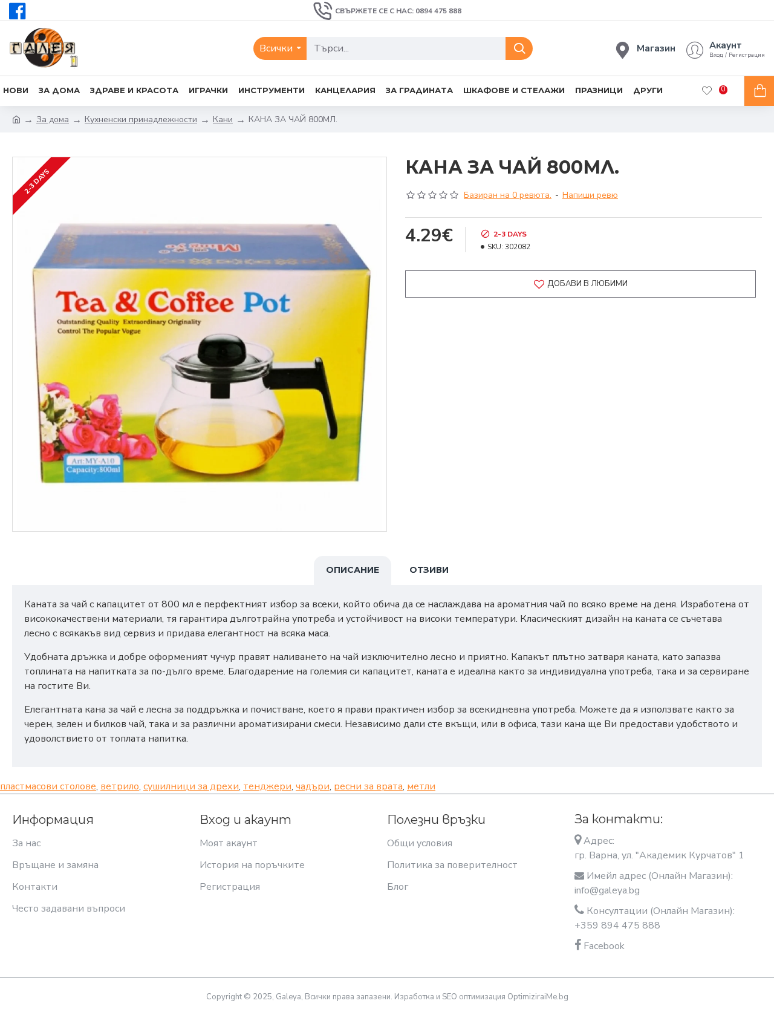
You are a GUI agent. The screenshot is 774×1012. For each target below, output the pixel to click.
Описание (352, 569)
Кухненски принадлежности (141, 119)
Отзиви (429, 569)
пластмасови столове (48, 786)
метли (421, 786)
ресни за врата (368, 786)
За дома (52, 119)
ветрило (119, 786)
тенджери (267, 786)
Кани (223, 119)
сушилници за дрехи (191, 786)
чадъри (313, 786)
